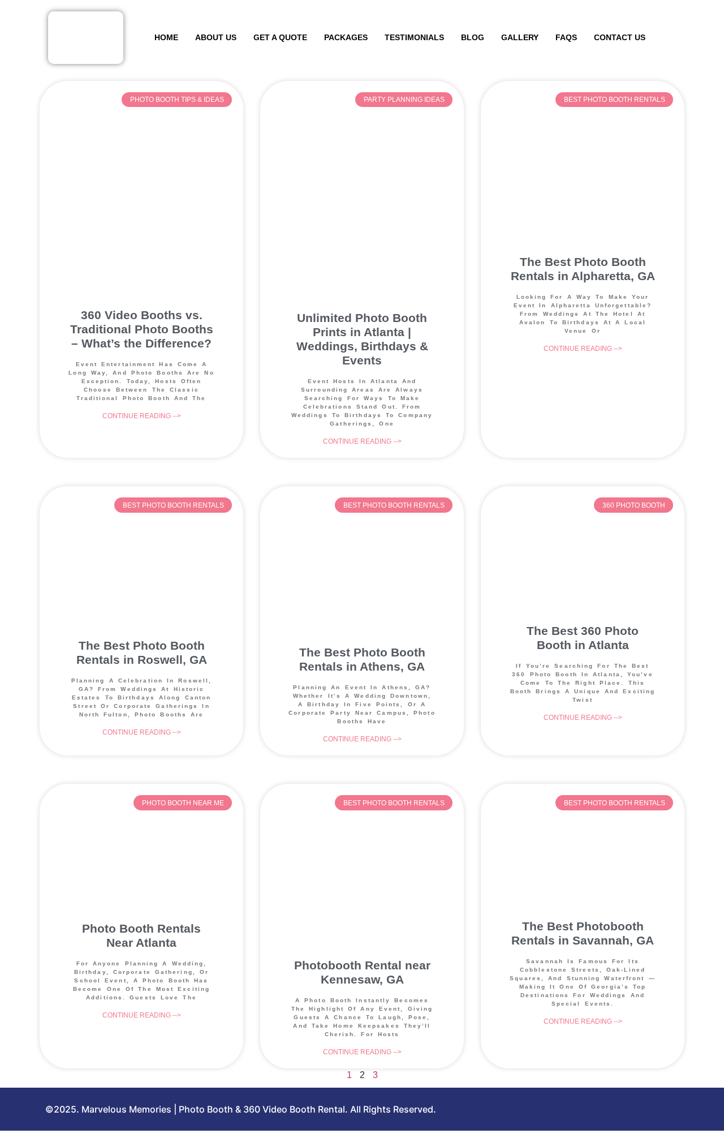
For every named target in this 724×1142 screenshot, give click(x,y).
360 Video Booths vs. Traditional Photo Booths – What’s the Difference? (141, 329)
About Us (215, 37)
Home (166, 37)
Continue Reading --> (141, 416)
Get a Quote (280, 37)
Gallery (519, 37)
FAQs (566, 37)
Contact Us (619, 37)
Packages (346, 37)
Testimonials (414, 37)
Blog (472, 37)
